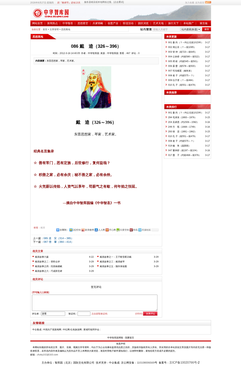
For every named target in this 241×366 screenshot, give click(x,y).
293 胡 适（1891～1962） (182, 131)
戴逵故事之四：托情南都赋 (48, 266)
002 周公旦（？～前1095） (182, 47)
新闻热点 (52, 23)
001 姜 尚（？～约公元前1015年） (185, 42)
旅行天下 (173, 23)
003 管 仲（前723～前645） (182, 52)
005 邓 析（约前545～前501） (183, 61)
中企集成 (36, 329)
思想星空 (83, 23)
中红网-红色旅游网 (72, 329)
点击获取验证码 (99, 313)
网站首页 (37, 23)
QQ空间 (77, 230)
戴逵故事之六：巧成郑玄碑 (48, 271)
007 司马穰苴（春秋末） (180, 70)
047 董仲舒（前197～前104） (183, 150)
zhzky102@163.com (47, 354)
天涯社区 (146, 230)
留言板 (204, 23)
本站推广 (188, 23)
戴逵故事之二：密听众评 (47, 261)
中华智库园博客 (115, 337)
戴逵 (42, 227)
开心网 (112, 230)
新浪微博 (89, 230)
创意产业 (113, 23)
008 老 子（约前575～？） (181, 75)
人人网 (101, 230)
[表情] (46, 292)
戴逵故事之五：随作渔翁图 (113, 266)
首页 (45, 29)
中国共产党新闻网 (52, 329)
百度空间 (124, 230)
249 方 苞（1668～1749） (182, 127)
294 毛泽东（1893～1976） (182, 117)
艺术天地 (158, 23)
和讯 (135, 230)
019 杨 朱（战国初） (179, 145)
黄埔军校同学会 (91, 329)
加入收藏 (189, 2)
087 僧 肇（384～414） (58, 241)
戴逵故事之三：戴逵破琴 (112, 261)
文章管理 (54, 29)
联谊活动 (128, 23)
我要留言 (129, 337)
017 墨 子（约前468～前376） (184, 155)
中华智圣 (68, 23)
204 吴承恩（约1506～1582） (183, 122)
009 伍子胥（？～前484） (181, 80)
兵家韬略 (98, 23)
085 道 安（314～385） (58, 238)
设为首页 (199, 2)
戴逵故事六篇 (42, 257)
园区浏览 (143, 23)
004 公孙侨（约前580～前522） (184, 56)
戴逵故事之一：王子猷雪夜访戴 (115, 257)
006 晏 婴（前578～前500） (182, 66)
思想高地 (65, 29)
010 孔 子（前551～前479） (182, 85)
